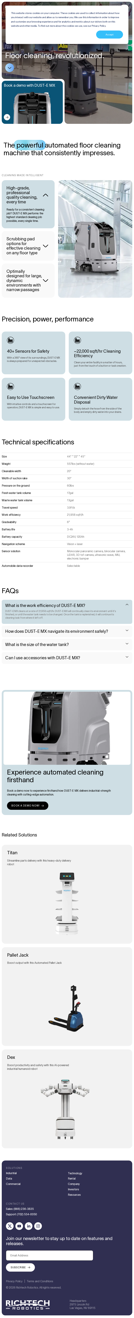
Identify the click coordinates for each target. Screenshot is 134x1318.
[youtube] (19, 1226)
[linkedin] (28, 1226)
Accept (110, 34)
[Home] (28, 1305)
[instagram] (38, 1226)
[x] (10, 1226)
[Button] (7, 117)
